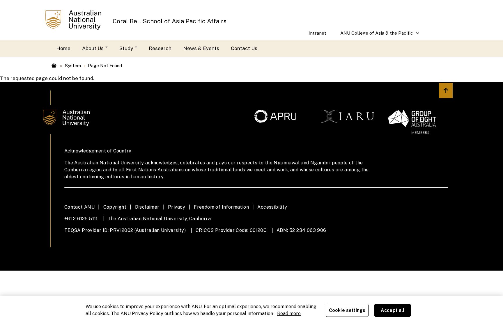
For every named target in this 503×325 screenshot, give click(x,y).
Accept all (393, 310)
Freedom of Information (221, 207)
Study (126, 48)
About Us (93, 48)
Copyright (115, 207)
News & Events (201, 48)
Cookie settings (347, 310)
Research (160, 48)
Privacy (176, 207)
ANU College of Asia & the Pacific (373, 35)
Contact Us (244, 48)
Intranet (317, 33)
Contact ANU (79, 207)
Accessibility (272, 207)
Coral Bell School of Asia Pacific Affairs (169, 21)
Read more (289, 313)
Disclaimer (147, 207)
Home (63, 48)
